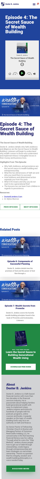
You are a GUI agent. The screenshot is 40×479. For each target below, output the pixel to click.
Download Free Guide (21, 367)
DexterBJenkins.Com (13, 197)
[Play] (22, 73)
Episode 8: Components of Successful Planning (20, 262)
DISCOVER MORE (20, 469)
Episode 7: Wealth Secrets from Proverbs (20, 307)
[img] (22, 64)
